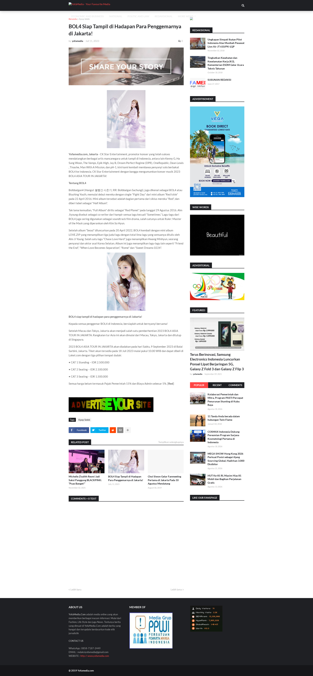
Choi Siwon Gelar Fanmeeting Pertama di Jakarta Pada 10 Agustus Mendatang (164, 480)
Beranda (73, 19)
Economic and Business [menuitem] (87, 16)
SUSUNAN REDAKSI (219, 79)
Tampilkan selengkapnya (171, 442)
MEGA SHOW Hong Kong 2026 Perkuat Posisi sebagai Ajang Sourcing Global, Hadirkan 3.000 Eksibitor (226, 459)
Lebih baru (75, 589)
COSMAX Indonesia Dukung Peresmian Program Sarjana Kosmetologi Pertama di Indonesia (223, 437)
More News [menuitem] (185, 16)
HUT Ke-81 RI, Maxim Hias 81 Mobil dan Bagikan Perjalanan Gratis (224, 479)
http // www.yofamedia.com (94, 655)
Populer (199, 385)
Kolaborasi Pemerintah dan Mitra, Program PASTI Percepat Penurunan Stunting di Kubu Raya (225, 400)
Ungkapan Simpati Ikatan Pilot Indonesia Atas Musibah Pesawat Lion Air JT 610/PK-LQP (226, 43)
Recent (217, 385)
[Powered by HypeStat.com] (206, 630)
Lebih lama (176, 589)
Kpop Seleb (84, 19)
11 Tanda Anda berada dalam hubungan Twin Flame (224, 418)
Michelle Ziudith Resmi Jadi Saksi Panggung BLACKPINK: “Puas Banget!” (85, 480)
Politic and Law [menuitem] (138, 16)
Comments (235, 385)
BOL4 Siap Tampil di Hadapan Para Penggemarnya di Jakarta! (125, 478)
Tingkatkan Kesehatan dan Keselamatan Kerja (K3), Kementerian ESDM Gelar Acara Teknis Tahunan (226, 63)
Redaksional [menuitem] (163, 16)
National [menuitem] (115, 16)
